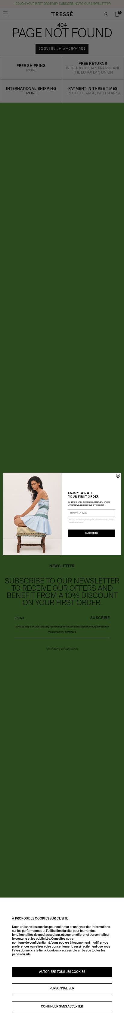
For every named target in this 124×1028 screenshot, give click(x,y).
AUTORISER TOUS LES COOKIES (62, 971)
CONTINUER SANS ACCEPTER (62, 1006)
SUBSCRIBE (91, 533)
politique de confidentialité (31, 942)
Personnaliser (62, 988)
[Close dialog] (118, 476)
